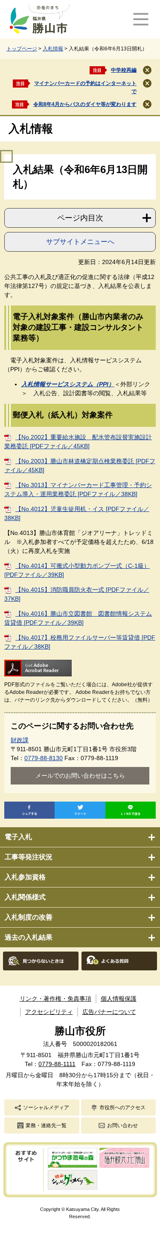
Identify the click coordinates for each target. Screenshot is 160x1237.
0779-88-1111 (57, 1064)
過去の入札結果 (28, 937)
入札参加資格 (25, 877)
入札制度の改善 (28, 917)
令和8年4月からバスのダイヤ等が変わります (85, 104)
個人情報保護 (119, 998)
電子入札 (18, 836)
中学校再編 (124, 70)
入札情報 (53, 49)
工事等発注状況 (28, 857)
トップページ (21, 49)
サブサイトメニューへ (80, 241)
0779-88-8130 (43, 758)
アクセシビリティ (49, 1011)
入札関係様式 (25, 897)
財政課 (20, 740)
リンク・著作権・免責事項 (55, 998)
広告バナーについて (109, 1011)
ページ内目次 (80, 218)
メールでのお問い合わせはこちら (80, 775)
